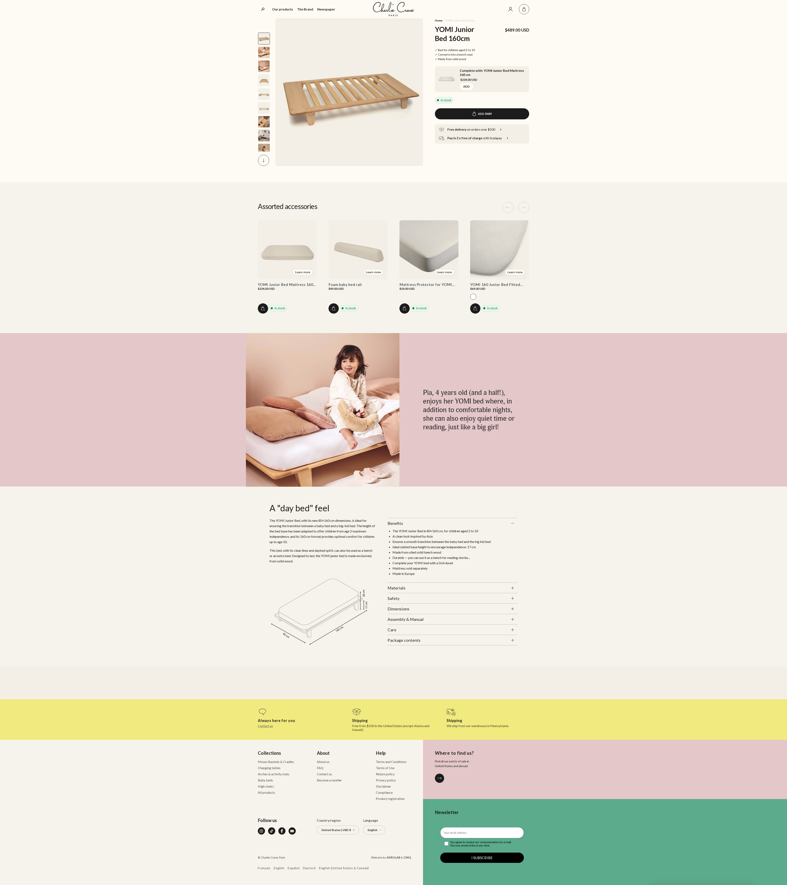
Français (264, 868)
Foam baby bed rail (345, 284)
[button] (524, 9)
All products (266, 792)
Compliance (384, 792)
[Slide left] (507, 207)
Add (466, 86)
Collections (269, 753)
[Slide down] (263, 160)
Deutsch (309, 868)
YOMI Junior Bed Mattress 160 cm (285, 286)
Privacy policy (386, 780)
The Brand (305, 9)
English (279, 868)
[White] (473, 297)
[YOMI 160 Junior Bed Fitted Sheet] (499, 249)
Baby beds (265, 780)
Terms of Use (385, 768)
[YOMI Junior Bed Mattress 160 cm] (446, 78)
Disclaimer (383, 786)
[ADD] (263, 308)
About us (323, 762)
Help (381, 753)
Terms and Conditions (391, 762)
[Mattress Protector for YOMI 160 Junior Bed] (428, 249)
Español (294, 868)
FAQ (320, 768)
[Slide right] (523, 207)
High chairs (266, 786)
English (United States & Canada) (344, 868)
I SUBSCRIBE (482, 857)
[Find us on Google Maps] (439, 778)
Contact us (265, 726)
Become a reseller (329, 780)
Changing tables (269, 768)
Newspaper (326, 9)
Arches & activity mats (273, 774)
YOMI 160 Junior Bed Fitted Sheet (495, 286)
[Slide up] (263, 23)
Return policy (385, 774)
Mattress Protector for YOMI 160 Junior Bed (425, 286)
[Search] (263, 9)
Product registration (390, 798)
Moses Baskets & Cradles (276, 762)
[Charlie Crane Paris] (393, 9)
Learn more (302, 272)
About (323, 753)
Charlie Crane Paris (273, 857)
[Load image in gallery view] (264, 39)
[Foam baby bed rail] (358, 249)
